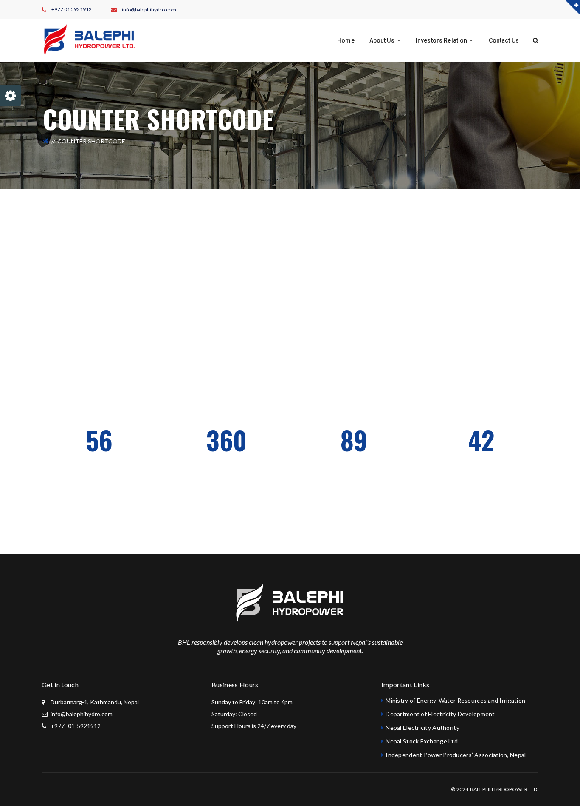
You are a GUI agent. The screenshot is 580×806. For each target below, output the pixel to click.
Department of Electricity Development (440, 714)
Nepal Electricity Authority (422, 727)
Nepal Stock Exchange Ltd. (422, 741)
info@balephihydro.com (149, 9)
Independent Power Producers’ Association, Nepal (456, 754)
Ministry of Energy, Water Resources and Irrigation (455, 700)
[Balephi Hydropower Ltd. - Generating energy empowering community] (89, 39)
